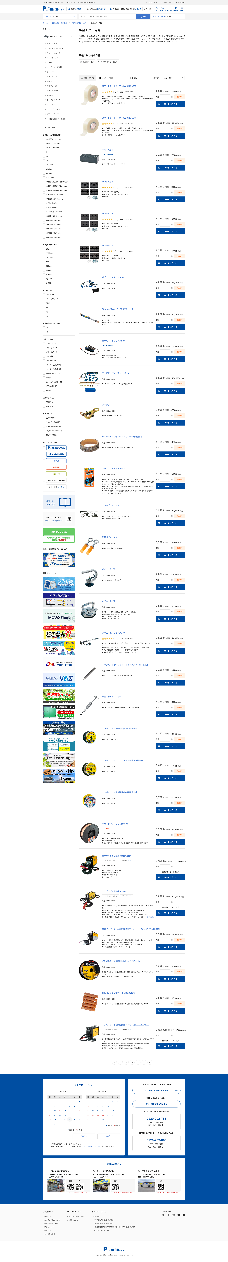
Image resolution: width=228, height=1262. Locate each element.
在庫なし (49, 402)
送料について (49, 1230)
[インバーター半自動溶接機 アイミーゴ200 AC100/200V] (89, 1033)
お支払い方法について (52, 1220)
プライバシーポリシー (101, 1230)
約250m (49, 279)
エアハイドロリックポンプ (113, 340)
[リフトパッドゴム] (89, 190)
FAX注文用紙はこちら (76, 1216)
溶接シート (51, 81)
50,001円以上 (51, 435)
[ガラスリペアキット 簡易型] (89, 477)
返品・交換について (51, 1223)
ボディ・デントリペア (55, 48)
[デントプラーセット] (89, 514)
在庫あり (49, 406)
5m (47, 261)
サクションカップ (53, 53)
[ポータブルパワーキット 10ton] (89, 381)
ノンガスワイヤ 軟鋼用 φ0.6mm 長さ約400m (121, 960)
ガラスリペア (52, 44)
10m (48, 249)
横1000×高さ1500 (53, 220)
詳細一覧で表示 (89, 78)
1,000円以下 (51, 418)
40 (47, 332)
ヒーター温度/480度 (53, 365)
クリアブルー (51, 294)
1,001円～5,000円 (53, 422)
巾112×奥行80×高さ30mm (57, 182)
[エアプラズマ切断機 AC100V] (89, 900)
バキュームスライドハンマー (114, 632)
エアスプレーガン (53, 109)
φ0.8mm (49, 169)
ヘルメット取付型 (53, 373)
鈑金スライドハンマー (111, 696)
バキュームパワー (109, 569)
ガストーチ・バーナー (55, 114)
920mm (49, 266)
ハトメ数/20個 (51, 356)
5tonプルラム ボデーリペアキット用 (117, 309)
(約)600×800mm (53, 143)
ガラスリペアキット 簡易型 (113, 468)
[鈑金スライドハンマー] (89, 705)
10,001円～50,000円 (54, 430)
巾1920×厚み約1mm (54, 199)
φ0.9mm (49, 173)
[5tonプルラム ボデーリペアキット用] (89, 318)
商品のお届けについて (92, 1146)
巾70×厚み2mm (52, 207)
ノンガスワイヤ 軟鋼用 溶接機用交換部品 (119, 728)
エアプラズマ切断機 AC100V (114, 891)
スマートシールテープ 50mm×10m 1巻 (119, 85)
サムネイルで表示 (107, 78)
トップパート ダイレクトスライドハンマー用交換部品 (125, 664)
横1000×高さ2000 (53, 224)
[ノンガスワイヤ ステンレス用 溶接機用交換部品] (89, 769)
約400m (49, 283)
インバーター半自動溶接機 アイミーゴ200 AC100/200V (125, 1024)
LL (47, 156)
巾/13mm (50, 177)
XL (47, 160)
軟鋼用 (48, 390)
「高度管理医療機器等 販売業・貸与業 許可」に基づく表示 (114, 1227)
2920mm (49, 257)
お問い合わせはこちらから (156, 1104)
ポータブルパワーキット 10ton (115, 372)
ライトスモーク (52, 299)
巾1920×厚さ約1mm (54, 194)
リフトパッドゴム (109, 181)
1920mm (49, 253)
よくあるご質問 (166, 2)
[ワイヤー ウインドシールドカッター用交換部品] (89, 445)
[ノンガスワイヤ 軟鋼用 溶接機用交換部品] (89, 737)
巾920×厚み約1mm (54, 216)
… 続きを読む (149, 917)
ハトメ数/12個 (51, 347)
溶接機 (49, 62)
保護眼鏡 (50, 95)
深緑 (48, 303)
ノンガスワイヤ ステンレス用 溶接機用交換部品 (122, 760)
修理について (73, 1220)
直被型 (48, 377)
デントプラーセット (110, 505)
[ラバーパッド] (89, 158)
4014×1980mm (52, 147)
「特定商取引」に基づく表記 (103, 1220)
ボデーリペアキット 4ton (113, 277)
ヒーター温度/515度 (53, 369)
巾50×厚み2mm (52, 203)
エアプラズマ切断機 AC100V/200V (116, 855)
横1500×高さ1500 (53, 229)
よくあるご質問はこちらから (156, 1090)
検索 (144, 16)
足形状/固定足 (51, 386)
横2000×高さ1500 (53, 233)
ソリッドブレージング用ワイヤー (116, 824)
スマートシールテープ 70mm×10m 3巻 (119, 117)
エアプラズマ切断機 (54, 67)
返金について (49, 1227)
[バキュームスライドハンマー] (89, 641)
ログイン (156, 10)
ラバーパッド (108, 149)
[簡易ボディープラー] (89, 546)
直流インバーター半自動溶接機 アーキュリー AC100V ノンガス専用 (131, 929)
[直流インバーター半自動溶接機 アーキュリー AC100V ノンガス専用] (89, 938)
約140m (49, 270)
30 (47, 327)
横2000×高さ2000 (53, 237)
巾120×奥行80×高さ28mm (57, 190)
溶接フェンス (52, 86)
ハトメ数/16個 (51, 352)
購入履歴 (169, 10)
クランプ (106, 404)
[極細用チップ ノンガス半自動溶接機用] (89, 1001)
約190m (49, 274)
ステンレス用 (51, 343)
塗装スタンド (52, 76)
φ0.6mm (49, 165)
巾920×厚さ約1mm (54, 211)
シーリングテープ (53, 100)
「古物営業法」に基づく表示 (103, 1223)
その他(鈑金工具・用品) (56, 119)
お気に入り (163, 10)
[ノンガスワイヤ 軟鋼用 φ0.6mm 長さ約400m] (89, 969)
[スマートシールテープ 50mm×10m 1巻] (89, 94)
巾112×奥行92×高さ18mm (57, 186)
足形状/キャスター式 (54, 382)
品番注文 (175, 10)
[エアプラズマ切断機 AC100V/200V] (89, 864)
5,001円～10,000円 (53, 426)
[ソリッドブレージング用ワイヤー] (89, 833)
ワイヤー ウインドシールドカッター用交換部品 (122, 436)
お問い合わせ (180, 2)
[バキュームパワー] (89, 578)
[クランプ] (89, 413)
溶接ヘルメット (53, 90)
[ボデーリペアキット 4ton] (89, 286)
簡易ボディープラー (110, 537)
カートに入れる (170, 103)
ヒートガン (51, 72)
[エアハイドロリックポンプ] (89, 349)
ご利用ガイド (152, 2)
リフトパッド (52, 105)
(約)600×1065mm (53, 139)
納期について (49, 1216)
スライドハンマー (53, 58)
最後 (149, 1062)
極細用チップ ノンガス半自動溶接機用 (118, 992)
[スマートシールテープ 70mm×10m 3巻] (89, 126)
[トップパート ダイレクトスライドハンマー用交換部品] (89, 673)
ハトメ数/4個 (51, 360)
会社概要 (96, 1216)
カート (181, 10)
